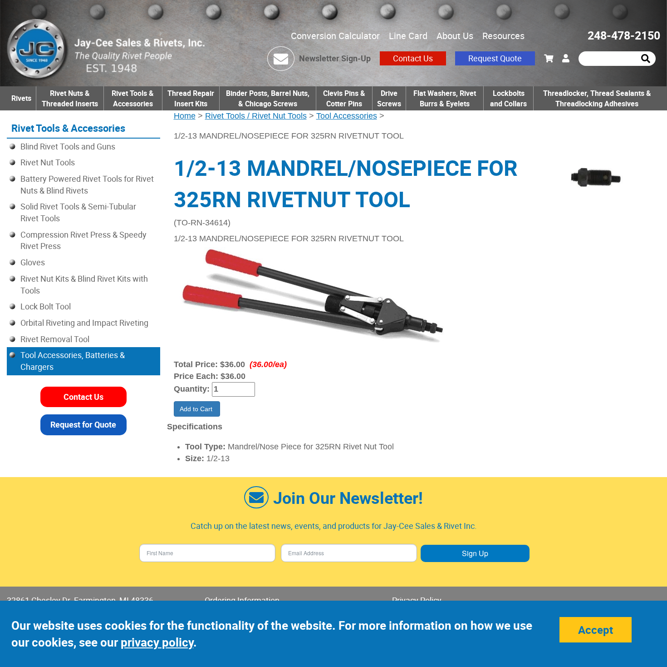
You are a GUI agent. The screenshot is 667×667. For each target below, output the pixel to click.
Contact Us (413, 58)
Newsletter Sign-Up (335, 58)
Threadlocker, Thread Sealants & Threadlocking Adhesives (597, 98)
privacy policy (157, 642)
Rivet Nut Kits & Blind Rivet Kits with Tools (84, 284)
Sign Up (475, 553)
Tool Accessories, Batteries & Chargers (72, 360)
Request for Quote (83, 424)
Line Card (408, 36)
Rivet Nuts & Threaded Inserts (70, 98)
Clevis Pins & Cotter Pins (344, 98)
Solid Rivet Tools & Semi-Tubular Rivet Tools (78, 212)
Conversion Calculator (335, 36)
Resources (503, 36)
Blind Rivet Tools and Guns (67, 146)
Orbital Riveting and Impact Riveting (84, 322)
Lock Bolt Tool (45, 306)
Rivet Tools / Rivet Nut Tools (256, 115)
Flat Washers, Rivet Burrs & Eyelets (444, 98)
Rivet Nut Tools (47, 162)
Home (185, 115)
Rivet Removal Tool (54, 339)
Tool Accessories (346, 115)
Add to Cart (197, 409)
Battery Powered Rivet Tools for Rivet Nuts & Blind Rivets (87, 184)
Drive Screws (389, 98)
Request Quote (495, 58)
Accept (595, 629)
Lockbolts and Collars (508, 98)
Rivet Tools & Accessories (133, 98)
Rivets (21, 98)
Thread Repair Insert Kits (190, 98)
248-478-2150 (624, 35)
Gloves (32, 262)
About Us (454, 36)
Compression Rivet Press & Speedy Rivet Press (83, 240)
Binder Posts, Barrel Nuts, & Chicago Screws (267, 98)
